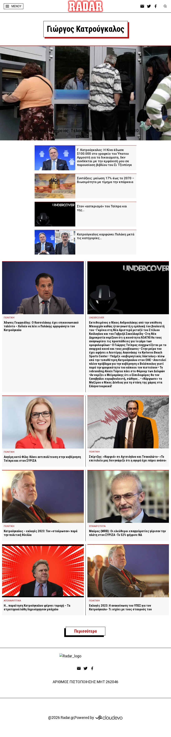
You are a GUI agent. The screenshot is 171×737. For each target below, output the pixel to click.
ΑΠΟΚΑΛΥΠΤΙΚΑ (12, 600)
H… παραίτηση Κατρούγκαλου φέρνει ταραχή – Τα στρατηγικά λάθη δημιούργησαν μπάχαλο (37, 607)
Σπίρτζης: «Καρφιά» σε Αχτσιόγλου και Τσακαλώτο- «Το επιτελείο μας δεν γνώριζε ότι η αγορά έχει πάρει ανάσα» (127, 458)
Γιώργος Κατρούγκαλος (85, 29)
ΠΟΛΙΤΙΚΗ (9, 317)
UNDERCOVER (96, 317)
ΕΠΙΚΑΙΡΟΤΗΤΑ (97, 526)
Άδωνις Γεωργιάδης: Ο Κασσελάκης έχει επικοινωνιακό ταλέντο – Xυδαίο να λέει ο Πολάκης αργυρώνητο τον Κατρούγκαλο (41, 326)
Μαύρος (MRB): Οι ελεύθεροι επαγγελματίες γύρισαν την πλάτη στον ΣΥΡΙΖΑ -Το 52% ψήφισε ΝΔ (127, 533)
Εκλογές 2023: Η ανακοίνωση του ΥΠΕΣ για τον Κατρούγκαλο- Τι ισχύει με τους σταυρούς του (120, 607)
